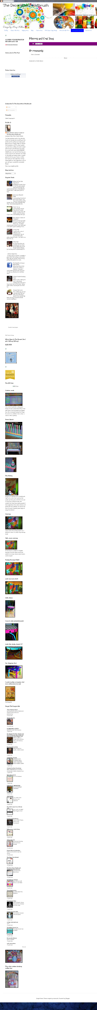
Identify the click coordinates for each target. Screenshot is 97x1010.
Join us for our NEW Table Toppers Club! (18, 810)
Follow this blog (15, 76)
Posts (8, 107)
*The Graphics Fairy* (12, 709)
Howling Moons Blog (12, 747)
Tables (32, 30)
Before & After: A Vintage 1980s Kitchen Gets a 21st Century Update (18, 740)
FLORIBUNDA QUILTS (13, 728)
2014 (8, 923)
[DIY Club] (15, 386)
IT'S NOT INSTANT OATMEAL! (17, 787)
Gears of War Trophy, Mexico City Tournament (18, 821)
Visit (9, 335)
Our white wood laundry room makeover (17, 799)
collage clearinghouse (12, 922)
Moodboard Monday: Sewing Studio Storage (18, 843)
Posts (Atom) (39, 61)
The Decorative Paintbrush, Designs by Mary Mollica (14, 868)
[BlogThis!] (37, 44)
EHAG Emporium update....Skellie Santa (18, 749)
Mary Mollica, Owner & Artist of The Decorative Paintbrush (15, 133)
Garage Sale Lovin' (18, 290)
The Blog (6, 30)
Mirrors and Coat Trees (77, 30)
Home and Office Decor (64, 30)
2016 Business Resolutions (16, 871)
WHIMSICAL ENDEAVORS (13, 785)
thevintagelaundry (11, 890)
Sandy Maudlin (11, 718)
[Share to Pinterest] (42, 44)
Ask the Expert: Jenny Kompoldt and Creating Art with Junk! (18, 904)
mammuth (55, 998)
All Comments (11, 110)
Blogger (68, 998)
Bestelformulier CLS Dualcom (14, 730)
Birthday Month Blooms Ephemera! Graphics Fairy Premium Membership (15, 712)
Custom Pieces (39, 30)
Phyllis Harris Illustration (13, 850)
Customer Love (88, 30)
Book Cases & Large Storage (51, 30)
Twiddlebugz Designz (12, 879)
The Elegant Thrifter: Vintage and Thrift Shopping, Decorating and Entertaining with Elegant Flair (15, 735)
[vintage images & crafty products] (11, 363)
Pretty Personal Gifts (12, 911)
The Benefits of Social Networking (18, 263)
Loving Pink (16, 229)
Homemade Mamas (12, 938)
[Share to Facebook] (40, 44)
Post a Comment (35, 54)
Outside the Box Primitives (14, 768)
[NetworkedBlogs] (15, 74)
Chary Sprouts (11, 840)
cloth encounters (11, 943)
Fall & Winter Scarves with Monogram (18, 913)
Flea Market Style (11, 901)
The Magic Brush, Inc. (12, 927)
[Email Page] (33, 43)
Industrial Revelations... (13, 818)
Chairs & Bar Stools (15, 30)
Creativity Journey (12, 757)
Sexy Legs (15, 242)
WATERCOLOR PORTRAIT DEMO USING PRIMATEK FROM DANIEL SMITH (18, 761)
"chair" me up (16, 207)
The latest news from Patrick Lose (14, 807)
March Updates (10, 939)
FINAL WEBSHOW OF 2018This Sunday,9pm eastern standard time (15, 770)
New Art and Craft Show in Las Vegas (17, 881)
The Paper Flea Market (13, 857)
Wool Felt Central (11, 775)
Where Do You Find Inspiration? (18, 182)
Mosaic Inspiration (12, 254)
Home (65, 58)
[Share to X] (39, 44)
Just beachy (10, 796)
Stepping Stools (25, 30)
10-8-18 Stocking (17, 776)
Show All (24, 946)
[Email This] (36, 44)
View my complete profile (11, 166)
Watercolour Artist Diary (13, 829)
